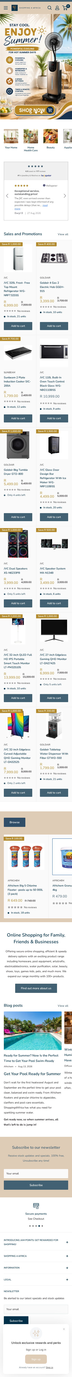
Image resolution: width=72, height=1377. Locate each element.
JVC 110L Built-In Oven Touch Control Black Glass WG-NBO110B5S (52, 384)
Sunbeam (9, 372)
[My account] (57, 8)
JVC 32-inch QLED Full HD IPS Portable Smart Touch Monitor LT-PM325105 (18, 661)
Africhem (13, 880)
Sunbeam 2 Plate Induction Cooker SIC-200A (17, 382)
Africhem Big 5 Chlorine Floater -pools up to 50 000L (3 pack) (25, 890)
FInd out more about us (36, 988)
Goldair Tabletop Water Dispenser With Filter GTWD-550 (54, 754)
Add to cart (18, 326)
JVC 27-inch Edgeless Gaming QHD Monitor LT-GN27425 (53, 659)
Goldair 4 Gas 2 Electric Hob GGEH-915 (52, 287)
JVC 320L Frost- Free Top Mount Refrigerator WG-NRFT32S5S (17, 289)
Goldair (45, 277)
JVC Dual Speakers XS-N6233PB (15, 571)
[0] (65, 8)
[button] (7, 191)
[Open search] (50, 8)
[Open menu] (6, 7)
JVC (6, 277)
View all (63, 234)
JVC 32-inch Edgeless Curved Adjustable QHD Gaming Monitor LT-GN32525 (17, 756)
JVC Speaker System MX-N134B (52, 571)
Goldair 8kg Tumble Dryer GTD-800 (16, 472)
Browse (15, 822)
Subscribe (36, 1185)
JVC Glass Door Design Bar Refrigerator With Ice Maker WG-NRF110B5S (53, 478)
